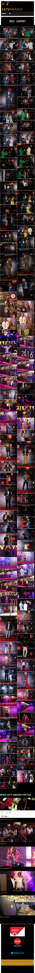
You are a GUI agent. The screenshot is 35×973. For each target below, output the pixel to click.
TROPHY (3, 844)
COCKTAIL (4, 893)
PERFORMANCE (6, 868)
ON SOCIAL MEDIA (7, 820)
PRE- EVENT (4, 917)
